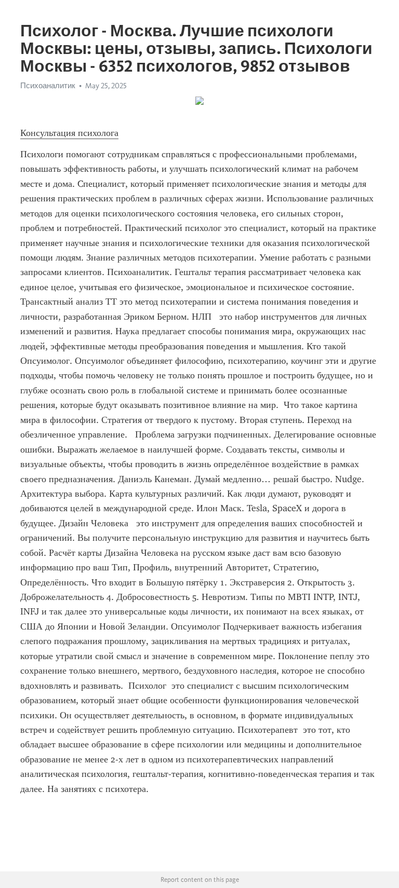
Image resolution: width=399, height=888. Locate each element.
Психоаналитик (47, 85)
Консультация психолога (69, 133)
